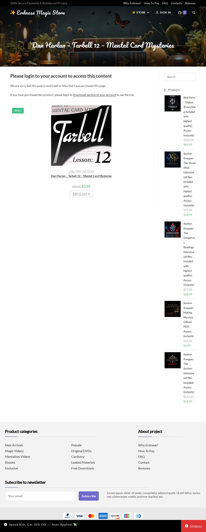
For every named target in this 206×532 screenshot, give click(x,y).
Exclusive (11, 468)
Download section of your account (94, 95)
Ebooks (10, 462)
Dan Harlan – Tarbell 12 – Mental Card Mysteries (81, 176)
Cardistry (77, 456)
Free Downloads (82, 468)
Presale (76, 445)
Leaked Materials (83, 462)
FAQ (165, 3)
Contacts (176, 3)
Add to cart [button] (80, 193)
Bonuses (190, 3)
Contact (143, 462)
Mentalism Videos (17, 456)
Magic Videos (75, 170)
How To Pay (151, 3)
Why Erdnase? (132, 3)
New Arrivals (88, 170)
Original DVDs (81, 451)
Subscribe (89, 496)
